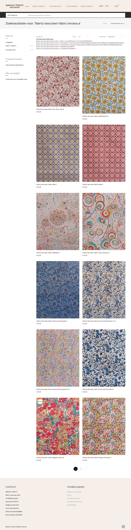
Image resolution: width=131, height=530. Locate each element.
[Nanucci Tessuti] (15, 6)
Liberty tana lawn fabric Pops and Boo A (95, 253)
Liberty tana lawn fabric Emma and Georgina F (51, 321)
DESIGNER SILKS (11, 50)
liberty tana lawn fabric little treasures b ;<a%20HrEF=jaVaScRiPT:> (56, 48)
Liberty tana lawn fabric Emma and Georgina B (97, 389)
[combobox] (65, 15)
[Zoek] (122, 15)
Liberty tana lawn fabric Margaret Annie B (50, 457)
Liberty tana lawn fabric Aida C (46, 184)
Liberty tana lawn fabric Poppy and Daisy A (96, 457)
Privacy (69, 495)
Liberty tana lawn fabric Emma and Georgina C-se (99, 321)
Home (27, 6)
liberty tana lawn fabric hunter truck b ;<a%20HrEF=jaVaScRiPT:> (55, 46)
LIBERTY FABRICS (11, 46)
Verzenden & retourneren (74, 501)
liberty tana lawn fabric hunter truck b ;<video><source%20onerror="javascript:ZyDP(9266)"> (64, 41)
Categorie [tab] (9, 42)
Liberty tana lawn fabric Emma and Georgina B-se (53, 389)
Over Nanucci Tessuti (73, 498)
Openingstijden (71, 505)
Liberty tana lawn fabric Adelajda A (48, 253)
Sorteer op (102, 36)
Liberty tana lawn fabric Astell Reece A (95, 116)
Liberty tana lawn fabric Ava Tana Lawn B (50, 109)
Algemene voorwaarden (74, 492)
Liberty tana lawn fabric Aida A (92, 184)
